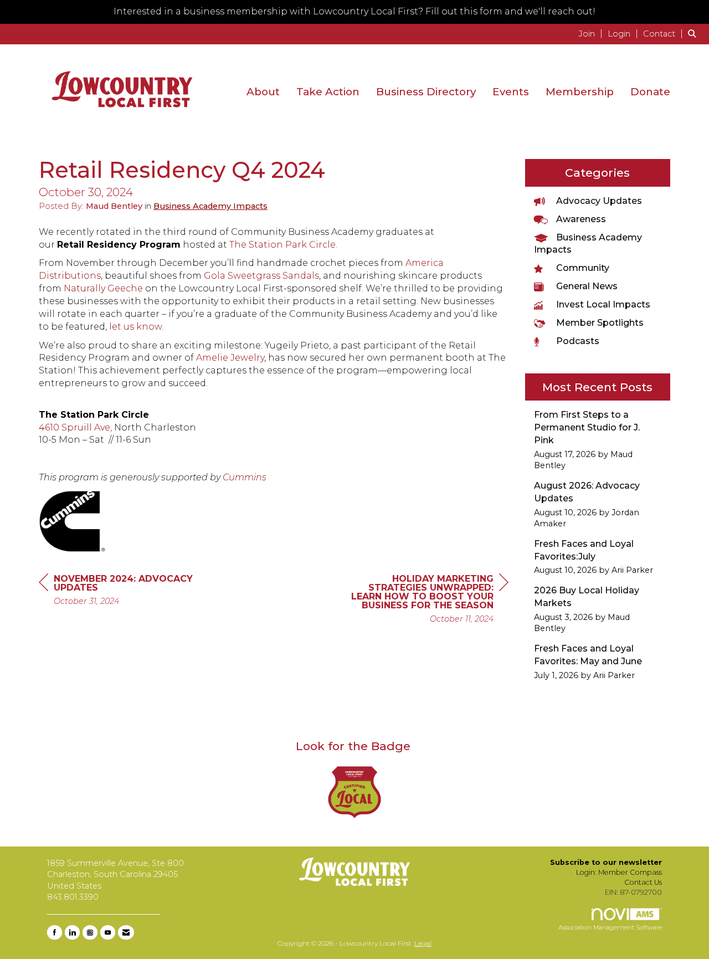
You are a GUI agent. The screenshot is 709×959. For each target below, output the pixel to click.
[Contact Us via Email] (126, 932)
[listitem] (591, 33)
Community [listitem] (582, 268)
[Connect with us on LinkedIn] (72, 932)
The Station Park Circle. (283, 244)
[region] (425, 600)
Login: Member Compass (619, 872)
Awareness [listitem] (581, 219)
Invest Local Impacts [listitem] (603, 304)
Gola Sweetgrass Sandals (261, 275)
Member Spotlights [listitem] (600, 322)
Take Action (327, 91)
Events (510, 91)
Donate (650, 91)
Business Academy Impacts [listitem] (588, 243)
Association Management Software (610, 927)
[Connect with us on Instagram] (90, 932)
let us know (135, 326)
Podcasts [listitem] (577, 341)
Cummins (244, 477)
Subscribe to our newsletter (606, 862)
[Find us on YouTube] (107, 932)
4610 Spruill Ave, (75, 427)
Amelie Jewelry (230, 357)
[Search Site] (694, 33)
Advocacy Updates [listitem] (599, 201)
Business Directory (426, 91)
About (263, 91)
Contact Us (643, 882)
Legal (422, 943)
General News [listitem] (587, 286)
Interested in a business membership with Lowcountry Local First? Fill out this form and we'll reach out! (354, 11)
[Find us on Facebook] (54, 932)
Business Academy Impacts (210, 206)
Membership (580, 91)
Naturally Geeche (103, 288)
